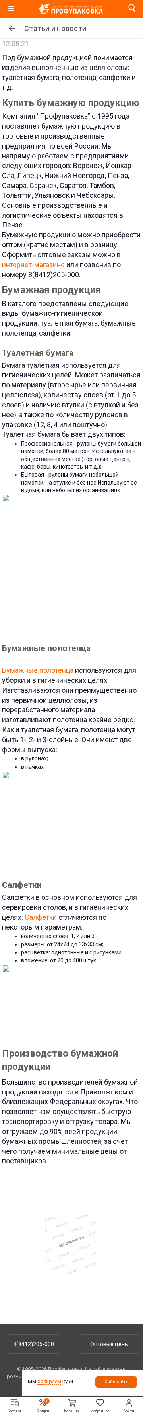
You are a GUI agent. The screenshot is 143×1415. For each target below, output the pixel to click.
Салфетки (41, 917)
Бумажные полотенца (37, 670)
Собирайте (116, 1381)
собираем (49, 1381)
